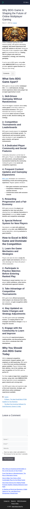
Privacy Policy (15, 503)
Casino (6, 397)
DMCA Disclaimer (21, 501)
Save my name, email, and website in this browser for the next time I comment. (16, 453)
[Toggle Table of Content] (12, 73)
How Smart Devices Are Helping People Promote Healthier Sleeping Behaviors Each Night (14, 484)
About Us (13, 501)
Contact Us (6, 501)
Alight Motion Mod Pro (17, 506)
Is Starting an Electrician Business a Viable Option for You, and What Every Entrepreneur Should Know (14, 491)
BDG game (5, 178)
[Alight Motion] (2, 2)
